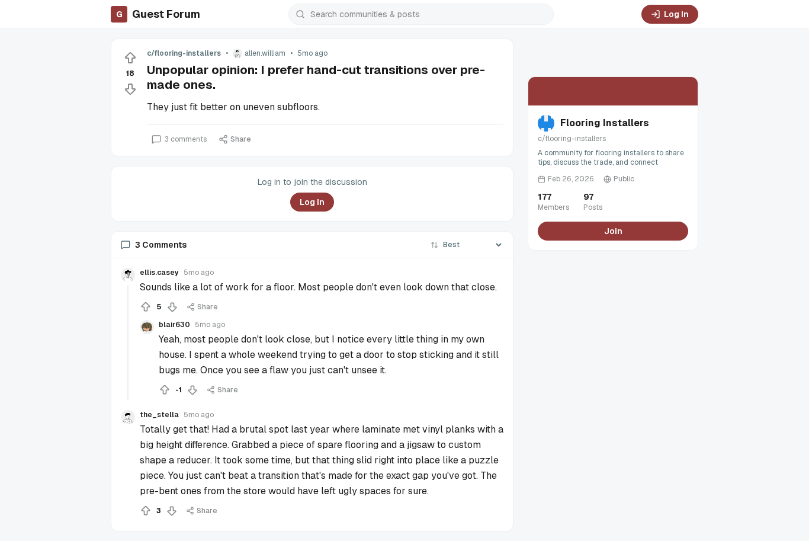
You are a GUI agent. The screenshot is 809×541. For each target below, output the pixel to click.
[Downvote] (130, 88)
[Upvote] (130, 58)
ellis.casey (159, 272)
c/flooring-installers (184, 53)
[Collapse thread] (128, 342)
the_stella (159, 415)
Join (613, 231)
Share (240, 139)
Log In (676, 14)
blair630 (174, 324)
